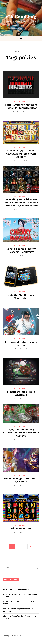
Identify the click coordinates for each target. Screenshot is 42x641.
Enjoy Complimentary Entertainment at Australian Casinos (21, 432)
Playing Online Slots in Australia (21, 393)
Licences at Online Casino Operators (21, 343)
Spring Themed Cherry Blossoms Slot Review (21, 250)
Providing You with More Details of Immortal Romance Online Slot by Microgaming (21, 202)
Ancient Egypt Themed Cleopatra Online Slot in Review (21, 153)
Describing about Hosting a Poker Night (17, 589)
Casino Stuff (21, 101)
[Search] (37, 568)
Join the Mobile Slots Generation (21, 296)
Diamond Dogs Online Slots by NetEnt (21, 480)
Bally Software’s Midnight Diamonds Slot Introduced (21, 106)
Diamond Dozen (21, 528)
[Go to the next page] (30, 546)
